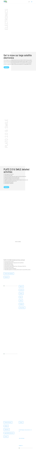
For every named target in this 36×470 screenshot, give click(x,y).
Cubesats (6, 425)
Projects (21, 293)
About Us (21, 286)
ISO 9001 (21, 304)
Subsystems (7, 429)
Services (6, 436)
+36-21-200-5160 (21, 438)
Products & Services (8, 422)
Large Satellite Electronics (9, 433)
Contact (21, 422)
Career (21, 300)
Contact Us (6, 67)
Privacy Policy (22, 307)
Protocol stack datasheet (9, 273)
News (21, 297)
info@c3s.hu (21, 445)
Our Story (21, 290)
